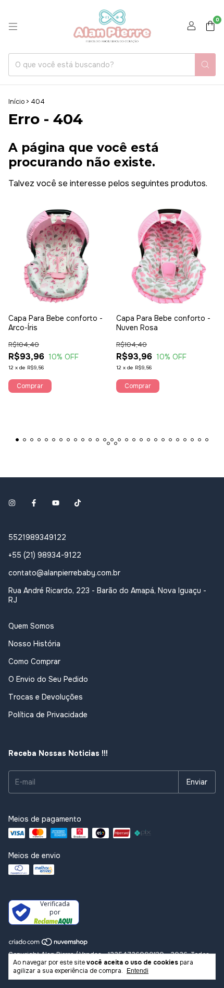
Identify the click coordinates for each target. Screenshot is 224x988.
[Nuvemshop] (48, 944)
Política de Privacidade (48, 714)
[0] (210, 26)
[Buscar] (205, 64)
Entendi (137, 970)
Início (16, 102)
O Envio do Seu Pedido (48, 679)
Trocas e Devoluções (45, 697)
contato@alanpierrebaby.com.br (64, 572)
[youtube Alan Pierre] (55, 503)
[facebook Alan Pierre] (34, 503)
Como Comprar (34, 661)
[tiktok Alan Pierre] (77, 503)
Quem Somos (31, 626)
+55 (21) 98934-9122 (44, 555)
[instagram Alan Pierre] (12, 503)
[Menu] (13, 26)
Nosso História (34, 643)
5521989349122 (37, 537)
